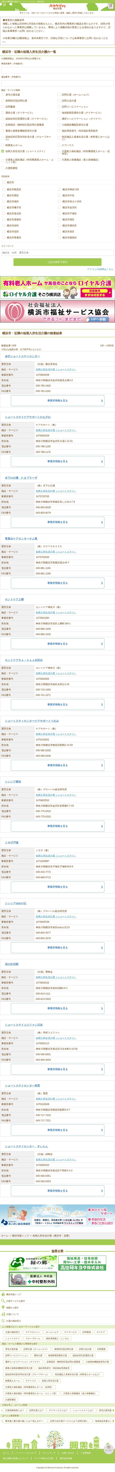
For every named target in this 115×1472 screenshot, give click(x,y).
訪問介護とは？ (36, 1410)
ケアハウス (68, 145)
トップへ (108, 1450)
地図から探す (12, 1307)
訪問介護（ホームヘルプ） (76, 95)
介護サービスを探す (15, 1301)
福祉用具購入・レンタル (57, 1338)
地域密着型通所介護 (57, 1355)
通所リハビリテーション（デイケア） (82, 119)
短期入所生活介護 (50, 1381)
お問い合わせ (68, 1453)
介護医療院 (12, 168)
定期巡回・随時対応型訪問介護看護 (25, 125)
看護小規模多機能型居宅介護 (21, 131)
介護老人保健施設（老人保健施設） (81, 160)
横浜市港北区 (14, 213)
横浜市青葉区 (14, 237)
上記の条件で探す (57, 262)
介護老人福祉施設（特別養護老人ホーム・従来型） (86, 152)
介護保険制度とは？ (14, 1410)
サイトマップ (49, 1453)
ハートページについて (26, 1453)
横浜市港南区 (14, 219)
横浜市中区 (68, 195)
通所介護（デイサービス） (20, 113)
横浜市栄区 (13, 231)
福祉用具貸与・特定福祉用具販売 (80, 131)
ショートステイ (12, 1338)
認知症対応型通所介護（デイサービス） (27, 119)
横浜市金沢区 (69, 207)
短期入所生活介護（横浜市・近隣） (52, 1235)
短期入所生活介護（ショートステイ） (26, 151)
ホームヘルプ (52, 1332)
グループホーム (33, 1338)
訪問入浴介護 (69, 101)
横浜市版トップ (20, 1235)
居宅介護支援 (13, 95)
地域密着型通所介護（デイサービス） (82, 113)
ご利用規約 (86, 1453)
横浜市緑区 (13, 225)
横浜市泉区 (68, 231)
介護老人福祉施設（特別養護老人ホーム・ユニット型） (29, 161)
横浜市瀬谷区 (69, 225)
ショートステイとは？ (83, 1410)
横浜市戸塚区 (69, 213)
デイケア (101, 1332)
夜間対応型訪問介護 (16, 101)
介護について (12, 1314)
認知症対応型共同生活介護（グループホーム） (28, 138)
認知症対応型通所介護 (83, 1355)
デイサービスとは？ (58, 1410)
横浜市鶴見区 (14, 189)
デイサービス (70, 1332)
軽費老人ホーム (14, 145)
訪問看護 (10, 107)
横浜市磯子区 (14, 207)
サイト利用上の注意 (43, 1458)
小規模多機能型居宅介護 (75, 125)
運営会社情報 (66, 1458)
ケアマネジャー (33, 1332)
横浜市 (10, 182)
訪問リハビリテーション (75, 107)
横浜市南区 (13, 201)
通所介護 (38, 1355)
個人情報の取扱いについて (15, 1458)
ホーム (4, 1235)
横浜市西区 (13, 195)
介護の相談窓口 (13, 1321)
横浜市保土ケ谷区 (72, 201)
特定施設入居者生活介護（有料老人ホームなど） (86, 138)
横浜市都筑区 (69, 237)
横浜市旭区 (68, 219)
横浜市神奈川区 (70, 189)
